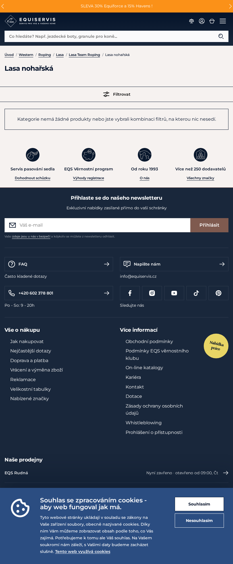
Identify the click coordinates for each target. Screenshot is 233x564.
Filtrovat (121, 94)
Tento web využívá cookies (82, 551)
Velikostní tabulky (30, 389)
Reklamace (23, 379)
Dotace (134, 396)
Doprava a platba (29, 360)
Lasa (60, 55)
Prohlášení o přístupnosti (154, 432)
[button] (3, 6)
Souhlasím (199, 504)
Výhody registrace (88, 178)
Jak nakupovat (27, 341)
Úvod (9, 55)
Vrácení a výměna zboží (36, 370)
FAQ (22, 264)
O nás (144, 178)
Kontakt (135, 387)
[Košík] (212, 21)
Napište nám (147, 264)
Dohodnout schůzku (32, 178)
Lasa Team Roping (84, 55)
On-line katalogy (144, 367)
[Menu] (222, 21)
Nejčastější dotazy (30, 351)
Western (26, 55)
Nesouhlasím (199, 520)
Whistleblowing (144, 422)
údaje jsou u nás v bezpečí (31, 236)
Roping (44, 55)
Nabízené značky (29, 398)
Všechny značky (200, 178)
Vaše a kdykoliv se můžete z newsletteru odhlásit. (60, 236)
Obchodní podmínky (149, 341)
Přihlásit (209, 225)
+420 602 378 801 (35, 293)
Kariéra (133, 377)
